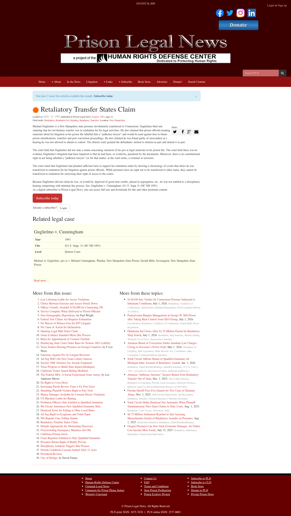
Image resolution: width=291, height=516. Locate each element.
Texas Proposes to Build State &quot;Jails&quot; (68, 367)
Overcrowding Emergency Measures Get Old (66, 430)
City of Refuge (49, 458)
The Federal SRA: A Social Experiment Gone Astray (70, 374)
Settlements (191, 430)
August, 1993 (98, 116)
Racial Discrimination (148, 422)
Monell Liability (191, 335)
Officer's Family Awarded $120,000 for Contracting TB (72, 307)
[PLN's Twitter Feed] (230, 11)
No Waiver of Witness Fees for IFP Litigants (66, 323)
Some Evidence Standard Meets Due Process (65, 335)
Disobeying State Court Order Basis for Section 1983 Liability (75, 343)
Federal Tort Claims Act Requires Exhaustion (66, 319)
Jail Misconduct (185, 394)
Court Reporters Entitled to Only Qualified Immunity (70, 438)
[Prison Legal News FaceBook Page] (220, 11)
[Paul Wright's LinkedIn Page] (251, 11)
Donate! (177, 82)
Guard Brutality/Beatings (150, 366)
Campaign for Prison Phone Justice (104, 490)
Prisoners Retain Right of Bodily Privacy (64, 442)
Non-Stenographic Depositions (58, 315)
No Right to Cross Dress (54, 382)
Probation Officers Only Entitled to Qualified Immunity (72, 402)
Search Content (196, 82)
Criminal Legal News (97, 486)
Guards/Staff (185, 323)
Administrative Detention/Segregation (158, 307)
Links (108, 82)
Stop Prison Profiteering (157, 490)
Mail (167, 410)
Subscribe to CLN (201, 482)
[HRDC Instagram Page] (240, 11)
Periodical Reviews (51, 454)
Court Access (145, 410)
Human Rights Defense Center (102, 482)
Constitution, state (182, 351)
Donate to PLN (199, 490)
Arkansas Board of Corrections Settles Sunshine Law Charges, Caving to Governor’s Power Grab (162, 345)
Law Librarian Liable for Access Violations (65, 299)
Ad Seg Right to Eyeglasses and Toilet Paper (66, 414)
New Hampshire (117, 120)
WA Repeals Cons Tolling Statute (59, 418)
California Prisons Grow (54, 434)
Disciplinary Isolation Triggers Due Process (65, 446)
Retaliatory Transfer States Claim (59, 422)
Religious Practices (186, 382)
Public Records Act (164, 351)
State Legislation (145, 351)
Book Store (144, 82)
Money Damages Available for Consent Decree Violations (73, 394)
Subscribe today (103, 96)
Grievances (158, 410)
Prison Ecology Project (157, 494)
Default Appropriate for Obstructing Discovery (67, 426)
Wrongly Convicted (96, 494)
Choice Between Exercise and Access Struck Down (69, 303)
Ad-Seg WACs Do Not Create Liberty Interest (66, 359)
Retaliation (49, 120)
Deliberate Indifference (178, 370)
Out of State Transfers (179, 378)
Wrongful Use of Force (138, 339)
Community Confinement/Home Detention (147, 355)
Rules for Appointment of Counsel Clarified (65, 339)
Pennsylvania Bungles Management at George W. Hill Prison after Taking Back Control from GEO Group (161, 317)
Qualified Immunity (173, 366)
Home (42, 82)
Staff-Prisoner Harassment (164, 394)
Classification (133, 323)
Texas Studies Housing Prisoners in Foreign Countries (71, 347)
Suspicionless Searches (161, 339)
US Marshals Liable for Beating (58, 398)
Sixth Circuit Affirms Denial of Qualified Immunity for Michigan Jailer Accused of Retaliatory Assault (158, 361)
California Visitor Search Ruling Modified (64, 371)
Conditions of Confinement (165, 323)
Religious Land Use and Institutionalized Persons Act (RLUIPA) (157, 386)
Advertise (162, 82)
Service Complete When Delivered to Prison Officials (70, 311)
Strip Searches (176, 335)
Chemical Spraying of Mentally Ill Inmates (168, 398)
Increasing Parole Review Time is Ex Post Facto (68, 386)
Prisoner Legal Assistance (164, 382)
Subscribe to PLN (201, 478)
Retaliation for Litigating (67, 120)
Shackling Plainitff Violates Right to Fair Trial (67, 390)
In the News (73, 82)
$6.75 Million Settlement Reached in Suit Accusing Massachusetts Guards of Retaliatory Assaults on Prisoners (159, 416)
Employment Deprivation (151, 434)
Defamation (132, 434)
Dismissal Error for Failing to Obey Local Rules (68, 410)
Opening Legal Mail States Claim (59, 331)
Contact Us (150, 478)
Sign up (282, 5)
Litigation (91, 82)
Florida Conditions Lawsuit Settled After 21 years (69, 450)
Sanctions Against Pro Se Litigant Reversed (65, 355)
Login (270, 5)
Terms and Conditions (156, 486)
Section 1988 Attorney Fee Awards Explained (66, 363)
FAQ (146, 482)
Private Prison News (202, 494)
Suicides (143, 398)
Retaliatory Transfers (89, 120)
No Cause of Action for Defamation (61, 327)
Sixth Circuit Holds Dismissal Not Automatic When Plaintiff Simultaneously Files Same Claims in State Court (161, 404)
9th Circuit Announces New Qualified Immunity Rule (71, 406)
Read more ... (41, 280)
